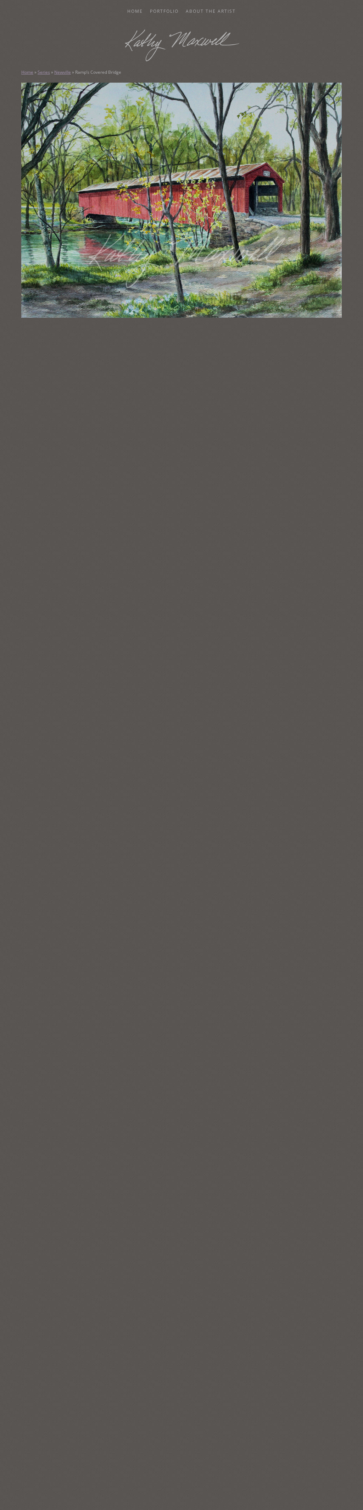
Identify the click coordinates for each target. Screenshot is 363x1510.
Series (44, 72)
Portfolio (164, 11)
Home (135, 11)
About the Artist (211, 11)
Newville (62, 72)
